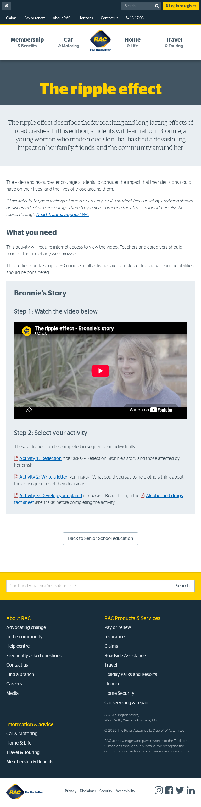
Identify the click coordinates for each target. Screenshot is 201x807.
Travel (110, 665)
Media (12, 693)
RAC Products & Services (132, 618)
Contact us (109, 18)
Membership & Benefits (29, 762)
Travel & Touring (23, 752)
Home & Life (18, 743)
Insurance (114, 637)
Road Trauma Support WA (62, 214)
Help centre (18, 646)
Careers (14, 684)
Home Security (119, 693)
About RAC (62, 18)
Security (105, 791)
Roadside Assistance (125, 655)
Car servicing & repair (126, 703)
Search (183, 586)
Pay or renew (34, 18)
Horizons (86, 18)
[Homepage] (24, 791)
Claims (11, 18)
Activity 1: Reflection (40, 458)
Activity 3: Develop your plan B (50, 495)
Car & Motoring (21, 733)
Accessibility (125, 791)
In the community (24, 637)
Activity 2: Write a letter (43, 477)
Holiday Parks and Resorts (130, 674)
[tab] (27, 42)
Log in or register (182, 6)
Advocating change (26, 627)
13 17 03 (136, 18)
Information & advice (30, 724)
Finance (112, 684)
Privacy (70, 791)
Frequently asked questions (34, 655)
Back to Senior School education (100, 538)
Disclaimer (88, 791)
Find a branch (20, 674)
